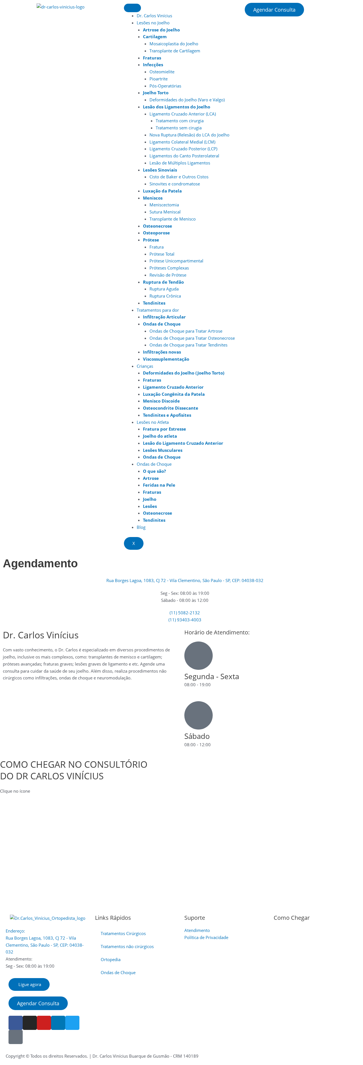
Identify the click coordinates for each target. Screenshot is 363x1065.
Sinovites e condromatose (174, 184)
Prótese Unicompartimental (176, 261)
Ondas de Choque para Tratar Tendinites (188, 345)
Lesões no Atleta (153, 422)
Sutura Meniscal (165, 212)
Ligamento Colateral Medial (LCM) (182, 142)
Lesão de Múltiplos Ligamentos (179, 163)
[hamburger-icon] (132, 8)
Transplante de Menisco (172, 219)
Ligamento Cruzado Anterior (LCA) (182, 114)
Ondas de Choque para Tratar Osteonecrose (192, 338)
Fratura (156, 247)
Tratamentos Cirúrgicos (123, 933)
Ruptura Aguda (164, 289)
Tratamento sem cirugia (179, 128)
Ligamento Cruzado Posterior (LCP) (183, 148)
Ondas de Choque (154, 464)
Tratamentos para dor (158, 310)
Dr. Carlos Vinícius (154, 15)
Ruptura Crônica (165, 296)
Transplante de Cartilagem (174, 51)
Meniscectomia (164, 205)
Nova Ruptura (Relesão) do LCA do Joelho (189, 135)
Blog (141, 527)
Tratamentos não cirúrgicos (127, 946)
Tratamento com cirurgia (180, 120)
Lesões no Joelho (153, 22)
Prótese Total (161, 254)
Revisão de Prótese (167, 275)
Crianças (145, 366)
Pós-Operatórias (165, 86)
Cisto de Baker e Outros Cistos (178, 176)
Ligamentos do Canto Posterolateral (184, 156)
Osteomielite (161, 71)
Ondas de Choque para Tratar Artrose (185, 331)
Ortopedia (111, 959)
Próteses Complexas (169, 268)
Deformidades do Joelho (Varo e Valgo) (187, 99)
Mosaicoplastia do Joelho (173, 43)
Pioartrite (158, 79)
